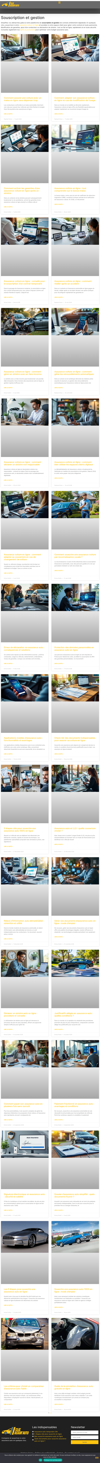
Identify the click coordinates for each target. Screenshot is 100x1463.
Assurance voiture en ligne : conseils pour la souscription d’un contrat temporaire (24, 282)
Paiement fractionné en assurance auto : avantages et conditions (74, 1105)
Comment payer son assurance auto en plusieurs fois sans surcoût (23, 1105)
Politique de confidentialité (52, 1460)
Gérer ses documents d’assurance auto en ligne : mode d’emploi (75, 922)
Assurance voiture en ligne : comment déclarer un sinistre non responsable (22, 463)
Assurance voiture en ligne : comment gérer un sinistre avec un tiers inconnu (23, 372)
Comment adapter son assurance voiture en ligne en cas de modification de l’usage (74, 99)
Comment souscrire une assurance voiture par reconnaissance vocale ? (75, 555)
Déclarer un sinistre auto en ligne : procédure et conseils (20, 1014)
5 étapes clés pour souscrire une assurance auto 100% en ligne (20, 829)
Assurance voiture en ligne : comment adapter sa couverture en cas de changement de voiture (22, 557)
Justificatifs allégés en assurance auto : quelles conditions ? (73, 1014)
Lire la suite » (8, 114)
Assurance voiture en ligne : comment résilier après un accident (73, 282)
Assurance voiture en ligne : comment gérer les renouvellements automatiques (74, 372)
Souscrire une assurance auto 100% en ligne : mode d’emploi (73, 1290)
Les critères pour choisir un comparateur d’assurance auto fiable (24, 1387)
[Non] (97, 1458)
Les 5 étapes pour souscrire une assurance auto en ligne (19, 1290)
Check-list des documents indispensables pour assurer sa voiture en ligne (74, 739)
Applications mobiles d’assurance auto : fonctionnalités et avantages (23, 739)
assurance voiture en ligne (29, 25)
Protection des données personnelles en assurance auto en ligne (74, 648)
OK (41, 1460)
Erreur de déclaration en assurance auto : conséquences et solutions (24, 648)
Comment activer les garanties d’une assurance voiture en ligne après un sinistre (22, 190)
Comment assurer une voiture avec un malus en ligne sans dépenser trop (22, 99)
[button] (59, 2)
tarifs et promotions (27, 30)
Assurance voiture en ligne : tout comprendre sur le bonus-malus (70, 189)
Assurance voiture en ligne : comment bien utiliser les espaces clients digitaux (73, 463)
